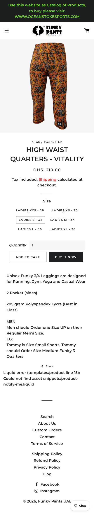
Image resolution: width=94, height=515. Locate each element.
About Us (47, 423)
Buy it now (66, 257)
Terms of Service (47, 443)
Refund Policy (47, 460)
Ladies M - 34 (62, 219)
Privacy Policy (47, 467)
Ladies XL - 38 (62, 229)
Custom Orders (47, 430)
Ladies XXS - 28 (30, 210)
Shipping (47, 179)
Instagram (49, 491)
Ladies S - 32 (30, 219)
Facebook (49, 484)
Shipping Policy (47, 454)
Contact (47, 437)
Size (47, 201)
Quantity (17, 245)
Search (47, 416)
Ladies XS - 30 (65, 210)
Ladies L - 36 (30, 229)
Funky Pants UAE (54, 501)
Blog (47, 474)
